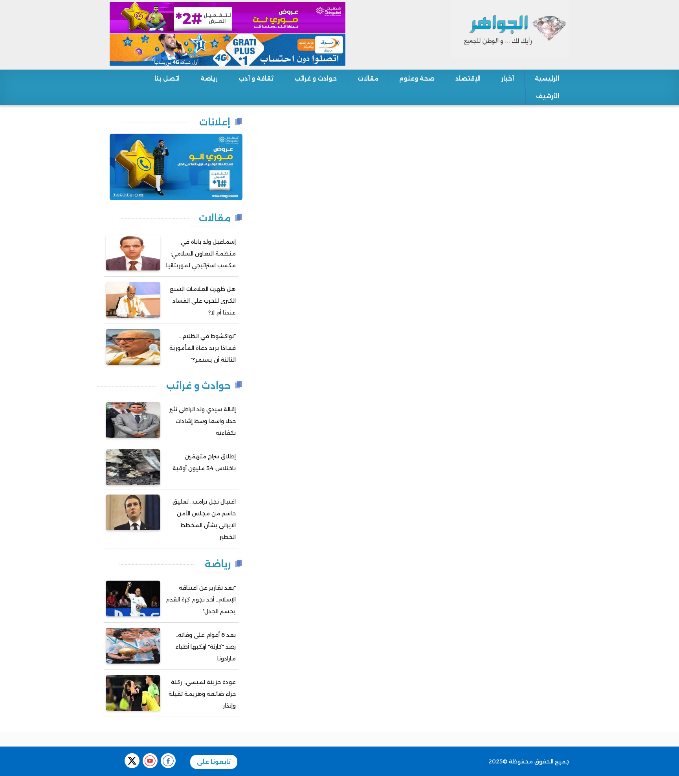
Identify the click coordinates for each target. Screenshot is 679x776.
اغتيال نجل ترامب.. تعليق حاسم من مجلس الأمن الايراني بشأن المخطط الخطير (204, 519)
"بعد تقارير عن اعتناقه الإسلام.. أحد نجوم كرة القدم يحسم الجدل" (201, 599)
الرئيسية (547, 78)
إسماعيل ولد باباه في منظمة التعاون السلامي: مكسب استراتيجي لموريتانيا (201, 253)
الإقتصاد (468, 78)
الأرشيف (547, 96)
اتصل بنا (167, 78)
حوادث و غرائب (315, 78)
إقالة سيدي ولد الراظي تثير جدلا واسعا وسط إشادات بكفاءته (202, 421)
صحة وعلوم (417, 78)
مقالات (368, 78)
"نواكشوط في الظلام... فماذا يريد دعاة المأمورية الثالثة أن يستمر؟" (202, 348)
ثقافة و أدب (256, 78)
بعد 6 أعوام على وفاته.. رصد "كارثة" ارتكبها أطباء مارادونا (205, 646)
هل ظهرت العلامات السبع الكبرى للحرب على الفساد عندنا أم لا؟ (203, 300)
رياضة (209, 78)
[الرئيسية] (510, 28)
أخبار (507, 78)
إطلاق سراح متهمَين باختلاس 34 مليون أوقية (204, 462)
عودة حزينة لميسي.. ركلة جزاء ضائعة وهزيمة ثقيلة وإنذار (202, 694)
